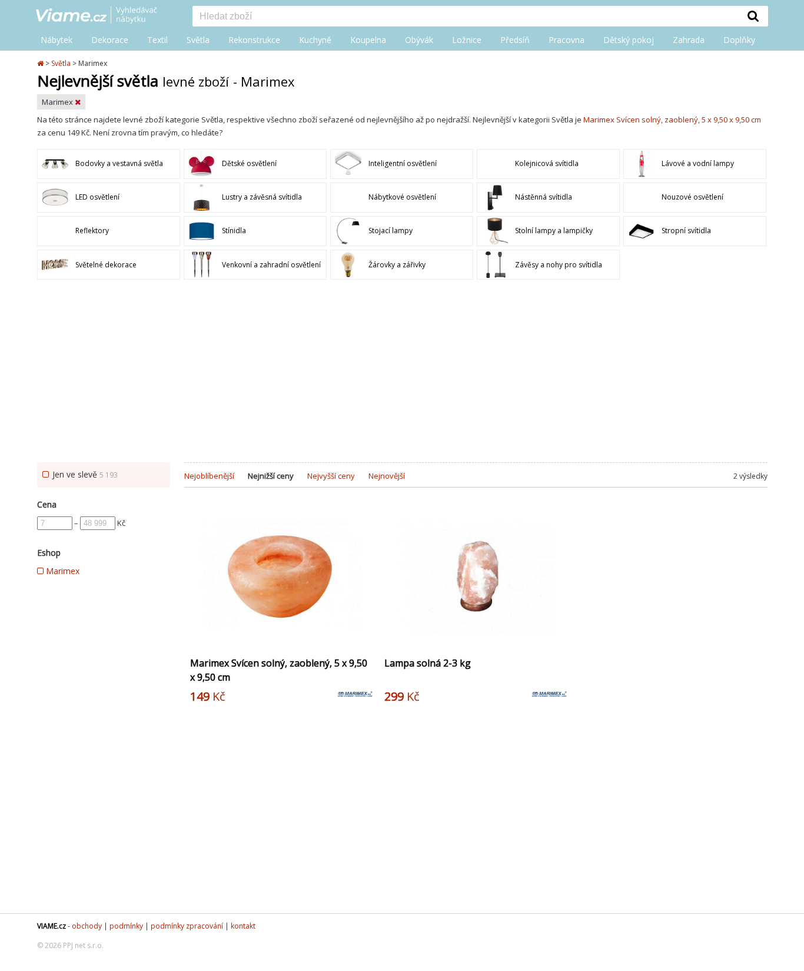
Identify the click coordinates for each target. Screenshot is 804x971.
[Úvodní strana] (105, 15)
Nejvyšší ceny (331, 475)
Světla (198, 39)
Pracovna (566, 39)
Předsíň (515, 39)
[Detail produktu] (363, 639)
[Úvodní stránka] (41, 63)
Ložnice (466, 39)
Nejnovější (386, 475)
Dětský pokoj (628, 39)
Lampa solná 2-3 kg (427, 663)
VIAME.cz (51, 926)
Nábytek (56, 39)
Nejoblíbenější (209, 475)
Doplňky (739, 39)
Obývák (419, 39)
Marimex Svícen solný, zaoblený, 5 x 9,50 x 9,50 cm (672, 119)
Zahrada (689, 39)
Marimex (58, 102)
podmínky (126, 926)
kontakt (243, 926)
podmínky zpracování (187, 926)
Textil (157, 39)
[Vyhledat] (753, 16)
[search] (465, 17)
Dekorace (109, 39)
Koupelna (368, 39)
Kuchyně (315, 39)
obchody (87, 926)
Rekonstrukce (254, 39)
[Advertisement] (402, 373)
